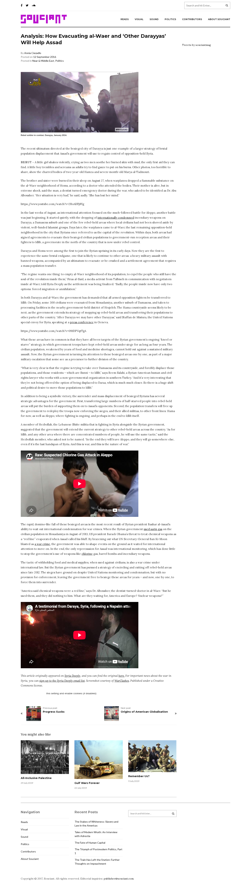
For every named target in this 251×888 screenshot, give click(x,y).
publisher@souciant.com (119, 878)
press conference (82, 322)
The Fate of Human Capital (90, 842)
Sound (154, 19)
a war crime (42, 544)
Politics (170, 19)
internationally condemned (116, 217)
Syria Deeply (72, 675)
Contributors (192, 19)
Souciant (44, 19)
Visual (139, 19)
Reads (125, 19)
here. (122, 675)
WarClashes (121, 680)
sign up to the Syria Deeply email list (62, 680)
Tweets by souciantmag (196, 45)
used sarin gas (153, 529)
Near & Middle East (43, 60)
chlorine (87, 554)
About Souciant (219, 19)
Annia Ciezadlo (32, 53)
